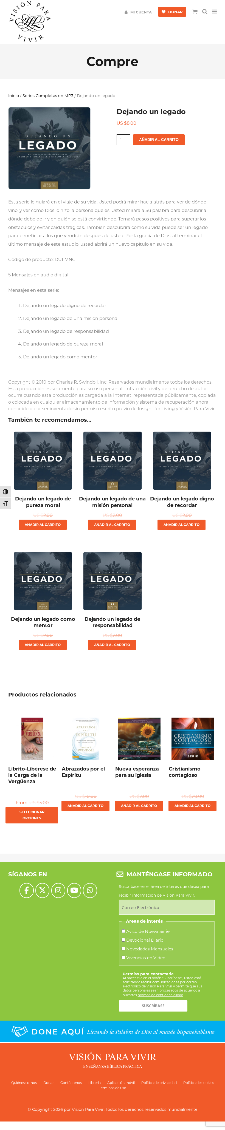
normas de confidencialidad (160, 995)
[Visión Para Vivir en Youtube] (74, 890)
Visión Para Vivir (88, 1109)
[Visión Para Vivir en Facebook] (26, 890)
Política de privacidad (159, 1083)
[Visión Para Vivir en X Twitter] (42, 890)
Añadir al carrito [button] (43, 525)
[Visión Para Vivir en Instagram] (58, 890)
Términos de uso (112, 1088)
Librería (94, 1083)
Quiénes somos (24, 1083)
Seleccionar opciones (31, 815)
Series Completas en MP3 (47, 95)
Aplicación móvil (121, 1083)
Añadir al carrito (159, 140)
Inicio (13, 95)
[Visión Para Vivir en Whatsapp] (90, 890)
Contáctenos (71, 1083)
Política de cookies (198, 1083)
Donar (48, 1083)
